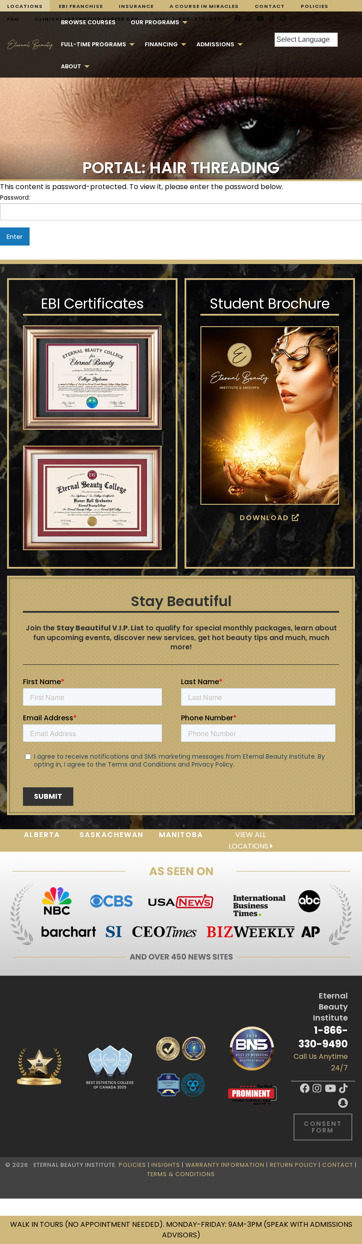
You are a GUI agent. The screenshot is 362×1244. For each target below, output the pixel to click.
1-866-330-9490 (323, 1037)
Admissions (215, 44)
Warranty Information (224, 1165)
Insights (165, 1165)
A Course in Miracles (204, 6)
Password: (15, 197)
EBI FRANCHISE (81, 6)
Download (266, 518)
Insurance (136, 6)
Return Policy (293, 1165)
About (71, 66)
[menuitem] (88, 22)
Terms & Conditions (181, 1174)
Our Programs (155, 22)
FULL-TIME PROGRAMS (93, 44)
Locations (25, 6)
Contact (270, 6)
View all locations (249, 840)
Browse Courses (88, 22)
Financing (161, 44)
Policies (314, 6)
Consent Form (323, 1126)
